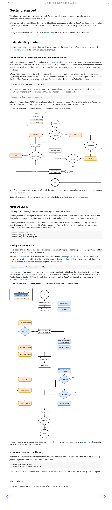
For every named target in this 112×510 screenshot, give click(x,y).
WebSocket (26, 274)
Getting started (23, 10)
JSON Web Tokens (57, 62)
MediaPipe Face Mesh (69, 256)
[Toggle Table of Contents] (3, 2)
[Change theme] (8, 2)
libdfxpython (37, 259)
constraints (86, 442)
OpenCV (24, 256)
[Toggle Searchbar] (12, 2)
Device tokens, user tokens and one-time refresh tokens (38, 57)
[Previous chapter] (7, 496)
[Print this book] (108, 3)
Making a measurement (22, 245)
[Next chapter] (105, 496)
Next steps (16, 481)
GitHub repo (49, 32)
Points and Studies (19, 206)
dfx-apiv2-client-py (21, 50)
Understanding (25, 42)
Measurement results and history (27, 452)
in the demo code (80, 197)
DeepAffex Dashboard (50, 471)
